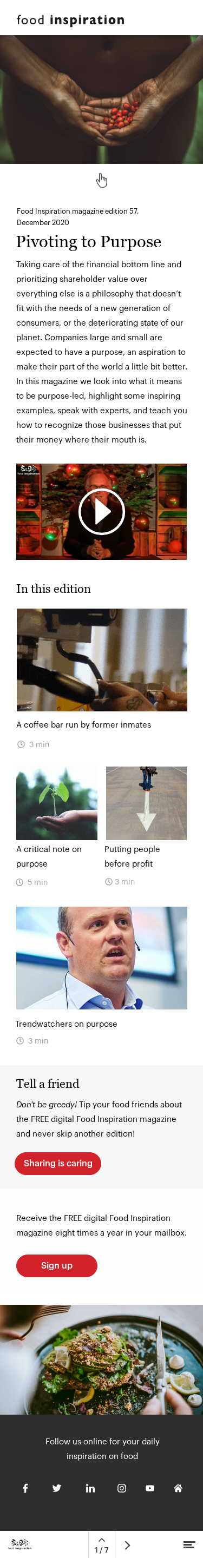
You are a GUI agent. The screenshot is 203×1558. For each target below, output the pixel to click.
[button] (101, 512)
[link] (101, 984)
